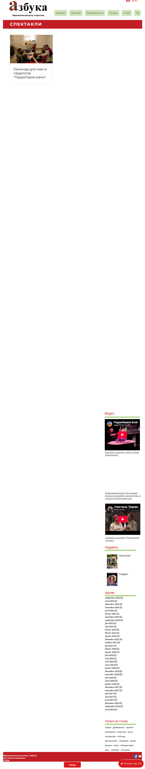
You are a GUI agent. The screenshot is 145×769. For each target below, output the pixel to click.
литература (110, 736)
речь (107, 750)
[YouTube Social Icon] (140, 756)
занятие (129, 727)
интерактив (110, 732)
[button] (95, 13)
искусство (121, 732)
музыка (108, 745)
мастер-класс (111, 741)
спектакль (125, 750)
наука (116, 745)
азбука (108, 727)
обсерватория (126, 745)
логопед (121, 736)
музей (133, 741)
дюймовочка (118, 727)
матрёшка (123, 741)
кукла (130, 732)
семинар (115, 750)
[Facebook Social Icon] (135, 756)
